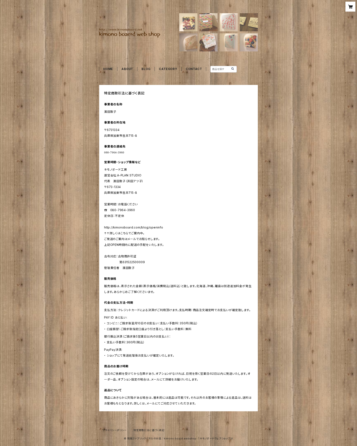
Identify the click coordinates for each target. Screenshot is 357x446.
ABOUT (127, 69)
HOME (108, 69)
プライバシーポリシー (114, 430)
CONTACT (194, 69)
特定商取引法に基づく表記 (148, 430)
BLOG (146, 69)
